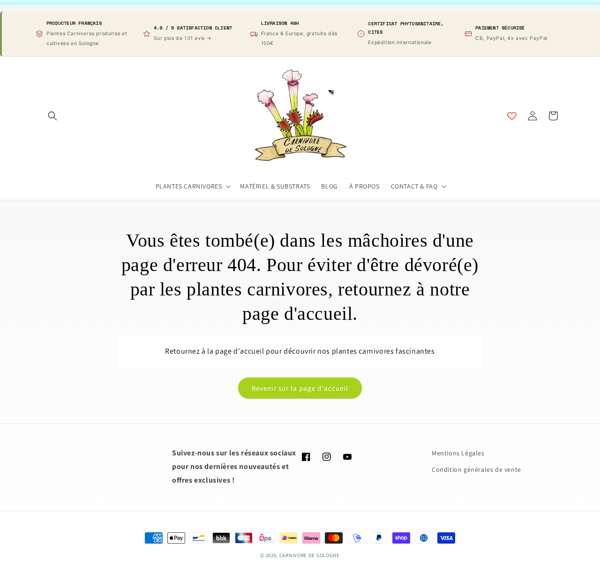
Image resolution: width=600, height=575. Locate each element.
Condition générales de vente (476, 469)
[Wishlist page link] (512, 116)
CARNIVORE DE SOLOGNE (309, 555)
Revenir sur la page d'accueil (300, 388)
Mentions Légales (458, 453)
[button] (52, 116)
